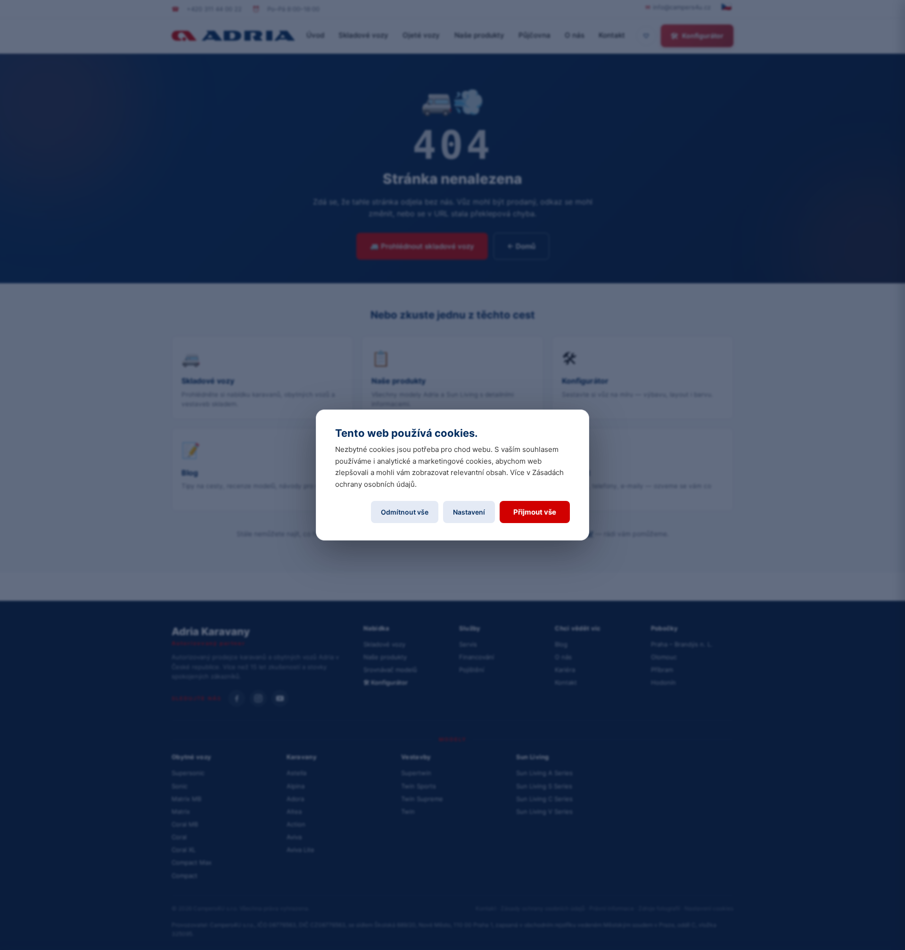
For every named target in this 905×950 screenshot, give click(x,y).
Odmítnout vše (404, 512)
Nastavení (469, 512)
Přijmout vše (534, 512)
